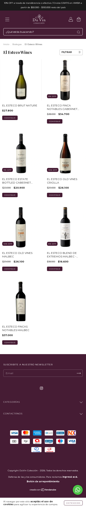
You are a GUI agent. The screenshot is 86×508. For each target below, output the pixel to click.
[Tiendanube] (43, 490)
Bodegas (17, 44)
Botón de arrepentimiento (43, 481)
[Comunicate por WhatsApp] (78, 490)
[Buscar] (78, 32)
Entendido (73, 503)
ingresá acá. (70, 476)
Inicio (6, 44)
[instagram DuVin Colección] (41, 388)
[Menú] (7, 20)
